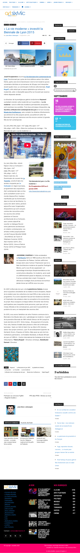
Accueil (5, 2)
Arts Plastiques (31, 2)
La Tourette (16, 370)
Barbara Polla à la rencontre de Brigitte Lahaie (69, 292)
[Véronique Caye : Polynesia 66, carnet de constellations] (58, 355)
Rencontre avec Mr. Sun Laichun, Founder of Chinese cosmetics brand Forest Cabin (69, 282)
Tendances (15, 7)
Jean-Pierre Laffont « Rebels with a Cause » (68, 249)
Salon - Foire (13, 24)
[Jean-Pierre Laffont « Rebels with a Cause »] (58, 250)
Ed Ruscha (22, 258)
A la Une (20, 2)
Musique (68, 2)
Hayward (12, 367)
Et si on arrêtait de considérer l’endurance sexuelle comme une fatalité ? (64, 215)
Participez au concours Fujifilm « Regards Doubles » (14, 397)
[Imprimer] (24, 384)
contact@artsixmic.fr (17, 531)
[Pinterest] (10, 384)
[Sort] (55, 86)
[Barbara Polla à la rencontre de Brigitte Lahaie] (58, 293)
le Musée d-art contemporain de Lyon (15, 372)
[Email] (19, 384)
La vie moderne (26, 370)
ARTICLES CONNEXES (11, 423)
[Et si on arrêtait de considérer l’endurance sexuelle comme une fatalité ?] (33, 491)
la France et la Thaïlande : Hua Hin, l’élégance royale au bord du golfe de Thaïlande (43, 534)
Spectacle (6, 7)
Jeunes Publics (58, 2)
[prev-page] (5, 448)
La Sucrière (8, 370)
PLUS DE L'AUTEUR (26, 423)
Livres (49, 2)
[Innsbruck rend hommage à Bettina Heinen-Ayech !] (44, 432)
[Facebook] (6, 384)
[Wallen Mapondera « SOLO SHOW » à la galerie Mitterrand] (58, 334)
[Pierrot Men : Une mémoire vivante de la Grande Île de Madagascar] (58, 238)
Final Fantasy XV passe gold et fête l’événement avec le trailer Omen (65, 462)
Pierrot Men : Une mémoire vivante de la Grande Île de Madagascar (69, 239)
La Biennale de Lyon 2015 (23, 367)
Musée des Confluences (12, 112)
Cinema (42, 2)
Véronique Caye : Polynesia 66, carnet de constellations (69, 354)
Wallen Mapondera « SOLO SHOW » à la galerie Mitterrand (69, 334)
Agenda (26, 7)
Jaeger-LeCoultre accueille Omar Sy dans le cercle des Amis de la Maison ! (64, 273)
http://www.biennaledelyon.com (40, 191)
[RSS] (15, 536)
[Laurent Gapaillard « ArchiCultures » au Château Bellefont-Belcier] (58, 344)
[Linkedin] (15, 384)
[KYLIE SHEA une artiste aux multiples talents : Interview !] (58, 302)
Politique (12, 2)
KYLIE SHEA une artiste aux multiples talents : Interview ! (69, 302)
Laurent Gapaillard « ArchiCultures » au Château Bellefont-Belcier (69, 344)
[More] (44, 43)
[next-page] (8, 448)
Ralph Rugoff (45, 372)
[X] (20, 536)
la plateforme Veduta (38, 367)
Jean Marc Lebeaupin (12, 35)
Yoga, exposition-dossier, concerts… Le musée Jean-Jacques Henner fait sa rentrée (69, 227)
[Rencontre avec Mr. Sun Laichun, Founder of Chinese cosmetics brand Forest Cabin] (58, 281)
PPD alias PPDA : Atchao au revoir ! (40, 397)
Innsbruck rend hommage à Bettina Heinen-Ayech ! (42, 440)
